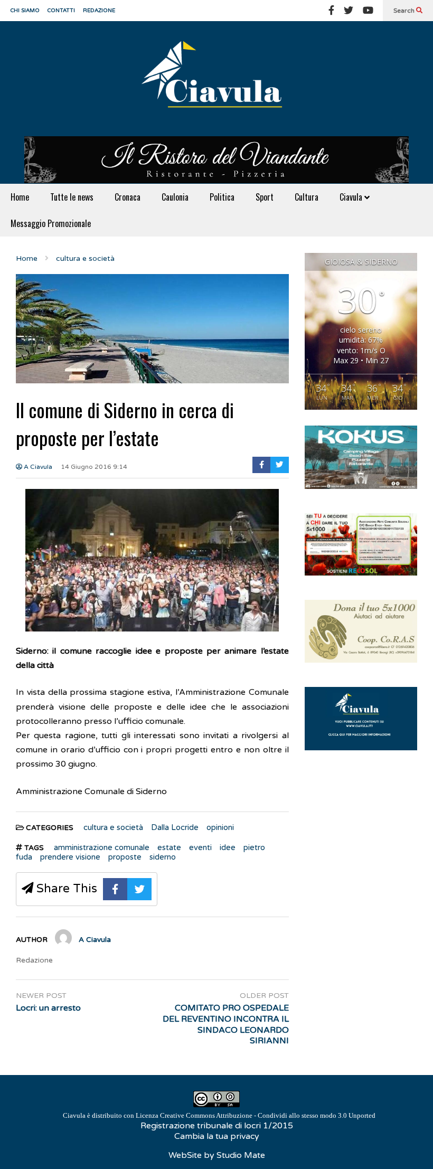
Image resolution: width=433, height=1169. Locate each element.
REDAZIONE (99, 10)
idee (228, 847)
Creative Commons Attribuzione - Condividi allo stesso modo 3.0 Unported (267, 1115)
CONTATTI (61, 10)
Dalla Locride (175, 827)
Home (20, 197)
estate (169, 847)
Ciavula (352, 197)
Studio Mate (240, 1155)
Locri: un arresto (48, 1008)
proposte (125, 857)
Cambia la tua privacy (216, 1136)
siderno (162, 857)
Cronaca (127, 197)
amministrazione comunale (101, 847)
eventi (200, 847)
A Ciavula (37, 466)
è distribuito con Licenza (219, 1115)
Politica (222, 197)
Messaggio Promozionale (51, 223)
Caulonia (175, 197)
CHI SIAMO (25, 10)
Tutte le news (71, 197)
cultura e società (113, 827)
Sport (265, 197)
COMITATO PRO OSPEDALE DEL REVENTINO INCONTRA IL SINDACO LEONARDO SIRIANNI (225, 1024)
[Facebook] (331, 10)
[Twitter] (348, 10)
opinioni (220, 827)
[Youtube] (368, 10)
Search (404, 10)
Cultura (306, 197)
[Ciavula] (216, 79)
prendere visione (70, 857)
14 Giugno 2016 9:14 (94, 466)
